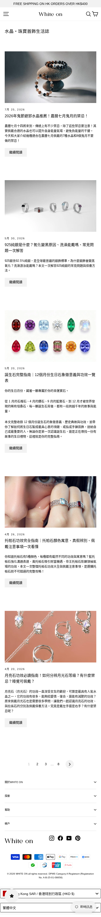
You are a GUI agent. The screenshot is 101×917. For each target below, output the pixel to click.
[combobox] (50, 893)
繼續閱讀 (15, 152)
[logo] (50, 14)
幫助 (7, 809)
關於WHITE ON (14, 782)
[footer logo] (19, 840)
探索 (7, 796)
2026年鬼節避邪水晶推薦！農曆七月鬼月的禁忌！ (46, 116)
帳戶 (7, 823)
